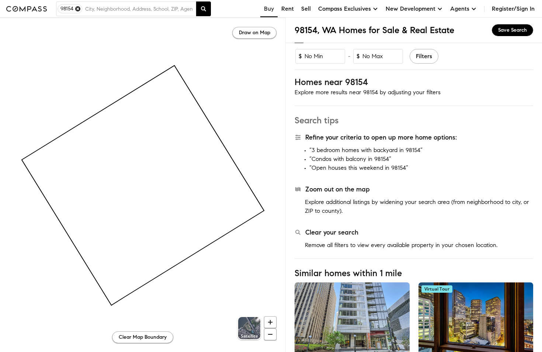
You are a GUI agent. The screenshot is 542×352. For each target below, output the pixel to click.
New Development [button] (410, 8)
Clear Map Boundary (143, 337)
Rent (287, 8)
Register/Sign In (513, 8)
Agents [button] (459, 8)
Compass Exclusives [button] (344, 8)
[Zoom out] (270, 334)
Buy (269, 8)
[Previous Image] (303, 320)
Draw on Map (254, 32)
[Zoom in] (270, 322)
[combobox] (139, 9)
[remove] (78, 9)
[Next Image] (401, 320)
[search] (203, 8)
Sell (306, 8)
